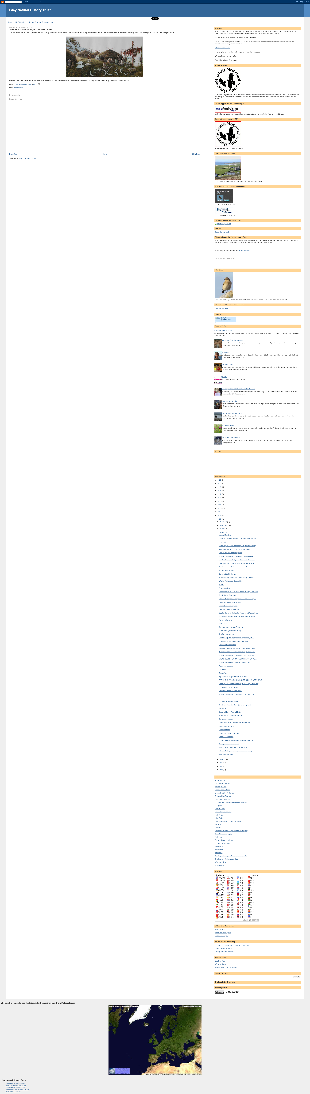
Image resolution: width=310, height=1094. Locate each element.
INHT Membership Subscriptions (230, 553)
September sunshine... (227, 570)
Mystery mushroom (226, 754)
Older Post (196, 154)
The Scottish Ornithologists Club (226, 859)
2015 (219, 501)
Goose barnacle (224, 730)
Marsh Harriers (220, 929)
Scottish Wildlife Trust (223, 843)
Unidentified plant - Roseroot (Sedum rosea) (234, 722)
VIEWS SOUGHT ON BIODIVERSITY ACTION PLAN (238, 659)
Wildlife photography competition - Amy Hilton (235, 662)
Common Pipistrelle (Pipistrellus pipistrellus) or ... (236, 638)
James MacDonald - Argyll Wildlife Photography (231, 831)
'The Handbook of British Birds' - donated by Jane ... (237, 563)
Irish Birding (219, 815)
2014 (219, 505)
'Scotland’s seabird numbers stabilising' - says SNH (237, 652)
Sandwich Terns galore (223, 933)
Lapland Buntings (225, 535)
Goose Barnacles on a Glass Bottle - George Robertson (238, 592)
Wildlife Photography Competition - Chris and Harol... (237, 694)
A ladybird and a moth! (229, 401)
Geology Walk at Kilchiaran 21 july (15, 1087)
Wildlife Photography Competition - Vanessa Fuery (236, 556)
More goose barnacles (227, 726)
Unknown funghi (224, 698)
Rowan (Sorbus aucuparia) (228, 606)
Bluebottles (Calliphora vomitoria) (230, 715)
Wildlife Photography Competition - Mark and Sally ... (237, 599)
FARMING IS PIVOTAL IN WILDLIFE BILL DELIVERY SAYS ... (241, 680)
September (224, 532)
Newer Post (13, 154)
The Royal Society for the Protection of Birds (231, 856)
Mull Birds (218, 837)
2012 (219, 512)
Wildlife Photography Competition (230, 581)
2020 (219, 483)
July (221, 763)
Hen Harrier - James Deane (228, 687)
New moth (222, 542)
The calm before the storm (222, 330)
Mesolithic (20, 87)
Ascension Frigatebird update (231, 413)
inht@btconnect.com (222, 48)
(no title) (224, 377)
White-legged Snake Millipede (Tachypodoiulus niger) (237, 546)
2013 (219, 508)
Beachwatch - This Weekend (229, 609)
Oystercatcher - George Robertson (231, 627)
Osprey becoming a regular (224, 951)
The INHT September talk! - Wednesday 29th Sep (236, 577)
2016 (219, 498)
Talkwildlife (219, 849)
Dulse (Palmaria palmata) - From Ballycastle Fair (236, 740)
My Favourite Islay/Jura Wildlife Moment (233, 677)
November (223, 525)
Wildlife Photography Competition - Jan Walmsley (236, 655)
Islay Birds (219, 818)
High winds (223, 623)
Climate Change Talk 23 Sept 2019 (16, 1083)
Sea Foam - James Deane (230, 437)
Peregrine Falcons (225, 620)
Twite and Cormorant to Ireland (225, 967)
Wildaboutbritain (220, 862)
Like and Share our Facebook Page (40, 22)
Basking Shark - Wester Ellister (230, 712)
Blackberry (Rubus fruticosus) (229, 733)
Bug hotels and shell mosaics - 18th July (17, 1089)
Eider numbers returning (223, 948)
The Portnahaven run (226, 634)
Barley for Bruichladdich (227, 645)
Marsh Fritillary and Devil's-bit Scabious (233, 747)
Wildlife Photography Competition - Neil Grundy (235, 751)
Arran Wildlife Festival (222, 783)
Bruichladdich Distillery (223, 796)
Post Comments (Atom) (27, 158)
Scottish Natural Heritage (224, 840)
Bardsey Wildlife (220, 787)
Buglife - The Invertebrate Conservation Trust (231, 802)
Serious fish (223, 708)
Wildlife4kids (219, 865)
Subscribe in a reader (222, 232)
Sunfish (221, 585)
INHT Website (20, 22)
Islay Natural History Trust (30, 10)
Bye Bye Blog (220, 961)
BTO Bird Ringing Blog (223, 799)
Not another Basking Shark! (228, 701)
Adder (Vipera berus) (226, 666)
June (221, 766)
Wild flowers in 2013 (228, 425)
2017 (219, 494)
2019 (219, 487)
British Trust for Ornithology (224, 793)
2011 (219, 515)
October (223, 529)
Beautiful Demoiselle (226, 737)
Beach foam (223, 673)
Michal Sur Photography (223, 834)
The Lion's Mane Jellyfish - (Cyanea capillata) (235, 705)
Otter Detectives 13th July (13, 1091)
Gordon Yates (220, 809)
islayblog (218, 824)
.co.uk (226, 319)
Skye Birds (219, 846)
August (222, 759)
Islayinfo (218, 827)
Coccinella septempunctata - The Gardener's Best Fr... (238, 539)
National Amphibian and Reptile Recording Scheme (237, 616)
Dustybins (218, 805)
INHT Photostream (221, 308)
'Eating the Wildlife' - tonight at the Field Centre (235, 549)
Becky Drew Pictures (222, 790)
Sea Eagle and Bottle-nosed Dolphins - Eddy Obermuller (238, 684)
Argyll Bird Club (220, 780)
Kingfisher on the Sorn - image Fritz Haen (233, 641)
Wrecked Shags (220, 964)
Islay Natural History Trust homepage (228, 821)
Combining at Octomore (227, 595)
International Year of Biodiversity (230, 691)
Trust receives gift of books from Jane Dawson (235, 567)
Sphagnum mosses (226, 719)
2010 (219, 519)
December (223, 522)
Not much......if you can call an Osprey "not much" (233, 945)
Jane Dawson (226, 352)
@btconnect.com (244, 250)
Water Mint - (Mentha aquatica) (230, 631)
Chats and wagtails (221, 936)
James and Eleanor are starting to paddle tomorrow (237, 648)
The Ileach (218, 853)
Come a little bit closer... (227, 574)
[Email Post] (39, 84)
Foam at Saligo (224, 588)
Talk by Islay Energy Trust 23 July (16, 1085)
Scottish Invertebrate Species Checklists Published (237, 560)
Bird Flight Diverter (227, 364)
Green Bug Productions (223, 812)
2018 (219, 491)
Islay (15, 87)
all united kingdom (226, 320)
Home (10, 22)
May (221, 770)
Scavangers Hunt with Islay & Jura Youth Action (238, 389)
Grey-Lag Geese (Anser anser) (229, 602)
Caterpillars (223, 670)
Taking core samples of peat (229, 744)
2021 (219, 480)
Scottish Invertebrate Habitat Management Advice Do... (238, 613)
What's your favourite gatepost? (232, 340)
